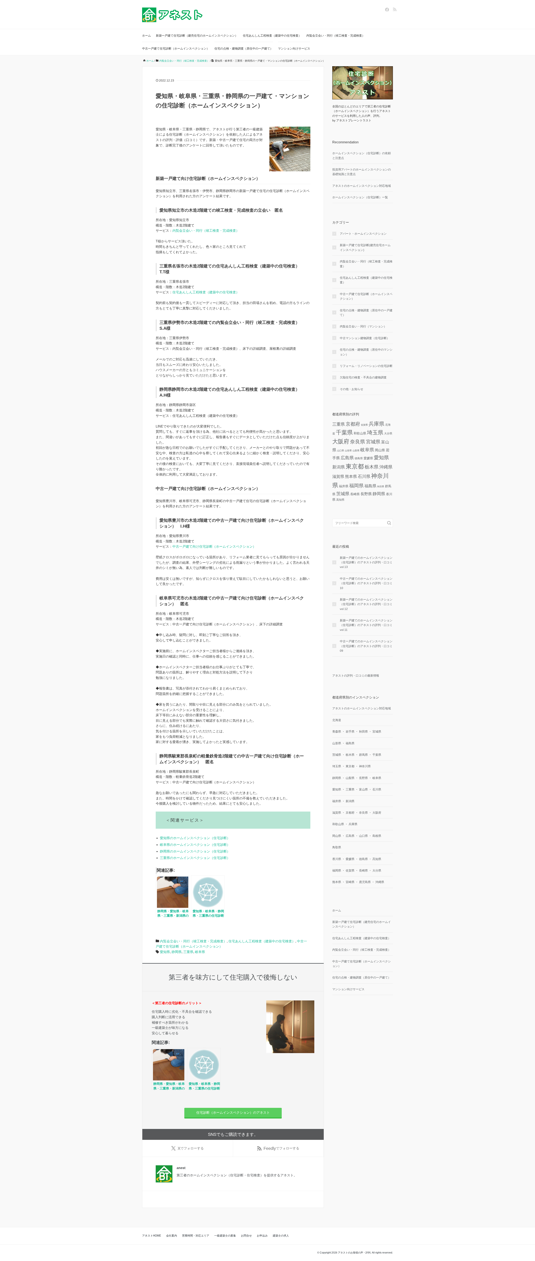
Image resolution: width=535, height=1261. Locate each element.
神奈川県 (365, 766)
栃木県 (371, 467)
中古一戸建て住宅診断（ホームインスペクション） (175, 48)
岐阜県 (200, 952)
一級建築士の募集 (225, 1235)
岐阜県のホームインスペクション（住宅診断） (195, 844)
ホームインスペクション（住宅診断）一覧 (360, 197)
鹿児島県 (365, 882)
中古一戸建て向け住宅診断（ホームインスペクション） (214, 546)
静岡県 (177, 952)
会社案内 (171, 1235)
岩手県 (350, 731)
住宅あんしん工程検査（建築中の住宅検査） (272, 35)
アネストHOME (151, 1235)
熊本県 (351, 476)
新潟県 (338, 467)
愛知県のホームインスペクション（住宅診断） (195, 838)
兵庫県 (376, 424)
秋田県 (380, 486)
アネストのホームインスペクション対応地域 (361, 185)
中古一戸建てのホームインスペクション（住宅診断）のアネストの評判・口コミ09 (366, 646)
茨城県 (342, 493)
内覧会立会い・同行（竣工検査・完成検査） (335, 35)
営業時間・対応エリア (195, 1235)
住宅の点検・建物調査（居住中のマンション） (366, 352)
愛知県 (165, 952)
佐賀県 (364, 425)
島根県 (376, 835)
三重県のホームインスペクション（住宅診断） (195, 858)
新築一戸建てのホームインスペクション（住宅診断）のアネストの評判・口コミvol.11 (366, 625)
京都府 (353, 424)
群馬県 (363, 754)
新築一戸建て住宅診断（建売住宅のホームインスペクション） (197, 35)
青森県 (336, 731)
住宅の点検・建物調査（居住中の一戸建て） (243, 48)
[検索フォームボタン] (389, 523)
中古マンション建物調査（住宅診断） (365, 338)
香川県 (336, 859)
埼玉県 (375, 432)
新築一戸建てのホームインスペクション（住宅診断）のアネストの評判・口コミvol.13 (366, 562)
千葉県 (344, 432)
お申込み (262, 1235)
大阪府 (340, 441)
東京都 (355, 466)
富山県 (363, 789)
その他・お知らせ (351, 389)
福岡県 (356, 485)
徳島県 (359, 458)
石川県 (364, 476)
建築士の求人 (281, 1235)
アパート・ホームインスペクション (363, 233)
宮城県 (373, 441)
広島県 (347, 457)
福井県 (343, 486)
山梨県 (356, 450)
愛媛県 (368, 458)
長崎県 (355, 494)
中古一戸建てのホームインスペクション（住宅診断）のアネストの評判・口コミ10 (366, 583)
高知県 (340, 499)
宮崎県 (350, 882)
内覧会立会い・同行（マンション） (363, 326)
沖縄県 (385, 466)
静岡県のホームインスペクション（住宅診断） (195, 851)
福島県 (370, 486)
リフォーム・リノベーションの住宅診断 (366, 366)
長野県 (366, 494)
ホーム (146, 35)
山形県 (348, 450)
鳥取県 (336, 847)
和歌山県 (360, 433)
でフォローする (191, 1148)
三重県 (188, 952)
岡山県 (380, 450)
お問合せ (246, 1235)
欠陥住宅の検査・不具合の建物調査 (363, 377)
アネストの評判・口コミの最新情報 (355, 675)
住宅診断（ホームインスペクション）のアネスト (233, 1112)
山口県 (340, 450)
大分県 (388, 433)
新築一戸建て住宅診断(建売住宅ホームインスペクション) (365, 247)
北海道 (336, 720)
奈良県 (357, 441)
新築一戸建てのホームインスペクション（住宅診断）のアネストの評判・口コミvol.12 (366, 604)
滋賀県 (338, 476)
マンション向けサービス (294, 48)
